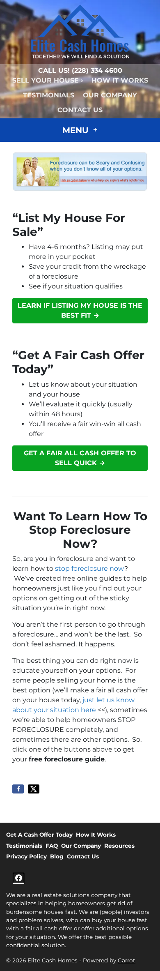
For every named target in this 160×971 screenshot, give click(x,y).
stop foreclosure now (89, 568)
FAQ (52, 845)
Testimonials (48, 95)
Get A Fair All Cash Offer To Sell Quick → (80, 458)
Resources (119, 845)
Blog (57, 856)
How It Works (119, 80)
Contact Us (80, 110)
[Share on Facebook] (18, 788)
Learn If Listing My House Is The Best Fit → (80, 310)
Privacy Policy (26, 856)
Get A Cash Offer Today (39, 834)
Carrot (126, 960)
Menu (76, 130)
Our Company (110, 95)
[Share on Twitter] (33, 788)
